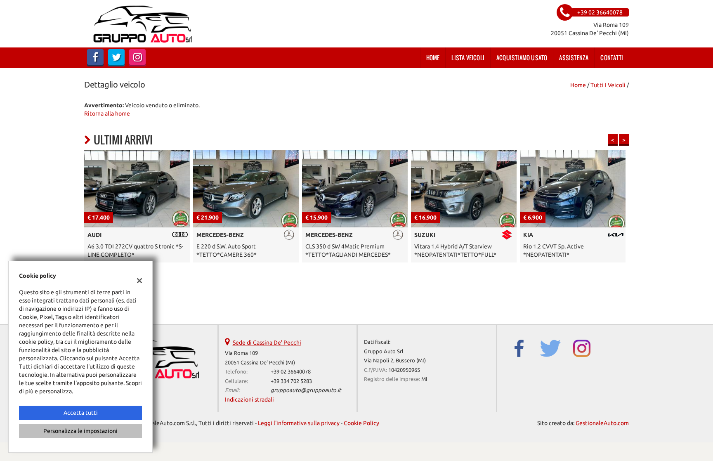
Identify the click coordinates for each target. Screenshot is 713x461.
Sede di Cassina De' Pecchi (267, 342)
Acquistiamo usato (521, 57)
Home (433, 57)
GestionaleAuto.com (602, 423)
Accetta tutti (81, 412)
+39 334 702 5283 (291, 381)
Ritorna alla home (107, 113)
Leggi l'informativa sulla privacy (299, 423)
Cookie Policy (361, 423)
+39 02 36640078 (291, 372)
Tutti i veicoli (608, 85)
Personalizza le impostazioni (80, 431)
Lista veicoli (467, 57)
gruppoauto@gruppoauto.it (306, 390)
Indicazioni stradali (249, 399)
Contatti (611, 57)
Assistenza (573, 57)
